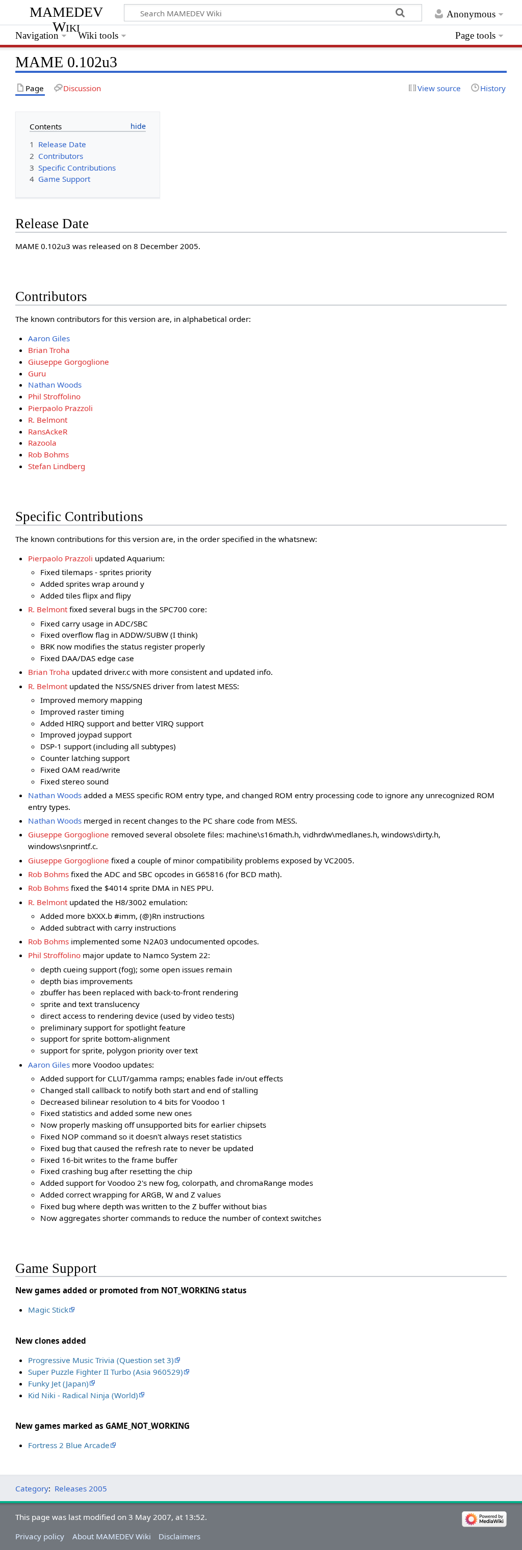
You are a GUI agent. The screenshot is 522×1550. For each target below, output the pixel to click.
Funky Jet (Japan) (58, 1383)
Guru (37, 373)
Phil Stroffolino (54, 396)
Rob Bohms (48, 454)
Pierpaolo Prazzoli (60, 408)
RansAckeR (47, 431)
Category (31, 1488)
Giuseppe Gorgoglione (68, 362)
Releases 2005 (81, 1488)
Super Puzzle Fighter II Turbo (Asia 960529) (105, 1372)
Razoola (42, 443)
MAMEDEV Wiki (66, 19)
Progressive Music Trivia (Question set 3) (101, 1360)
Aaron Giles (49, 338)
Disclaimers (179, 1536)
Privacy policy (39, 1536)
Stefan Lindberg (56, 466)
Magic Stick (48, 1309)
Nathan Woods (55, 384)
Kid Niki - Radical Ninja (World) (83, 1395)
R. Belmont (47, 420)
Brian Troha (49, 350)
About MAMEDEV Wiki (111, 1536)
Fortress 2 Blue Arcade (69, 1445)
